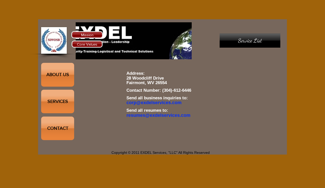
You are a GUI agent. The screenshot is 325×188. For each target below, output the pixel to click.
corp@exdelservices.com (154, 102)
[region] (250, 80)
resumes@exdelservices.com (158, 115)
